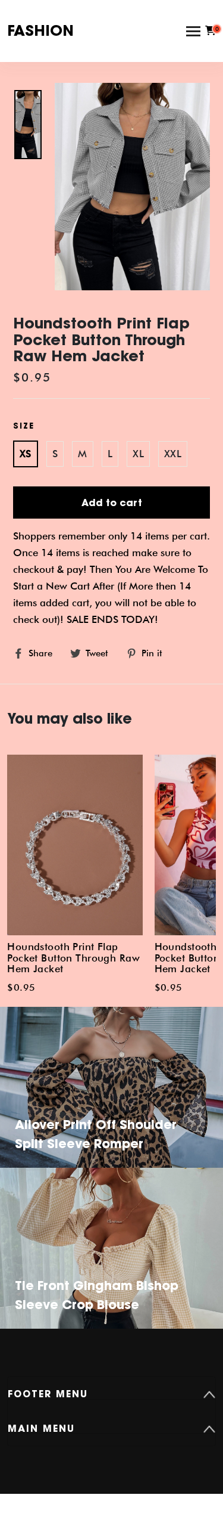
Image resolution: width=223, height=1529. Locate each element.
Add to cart (111, 502)
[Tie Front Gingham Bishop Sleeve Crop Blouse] (111, 1263)
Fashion (40, 30)
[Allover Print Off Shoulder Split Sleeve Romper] (111, 1102)
